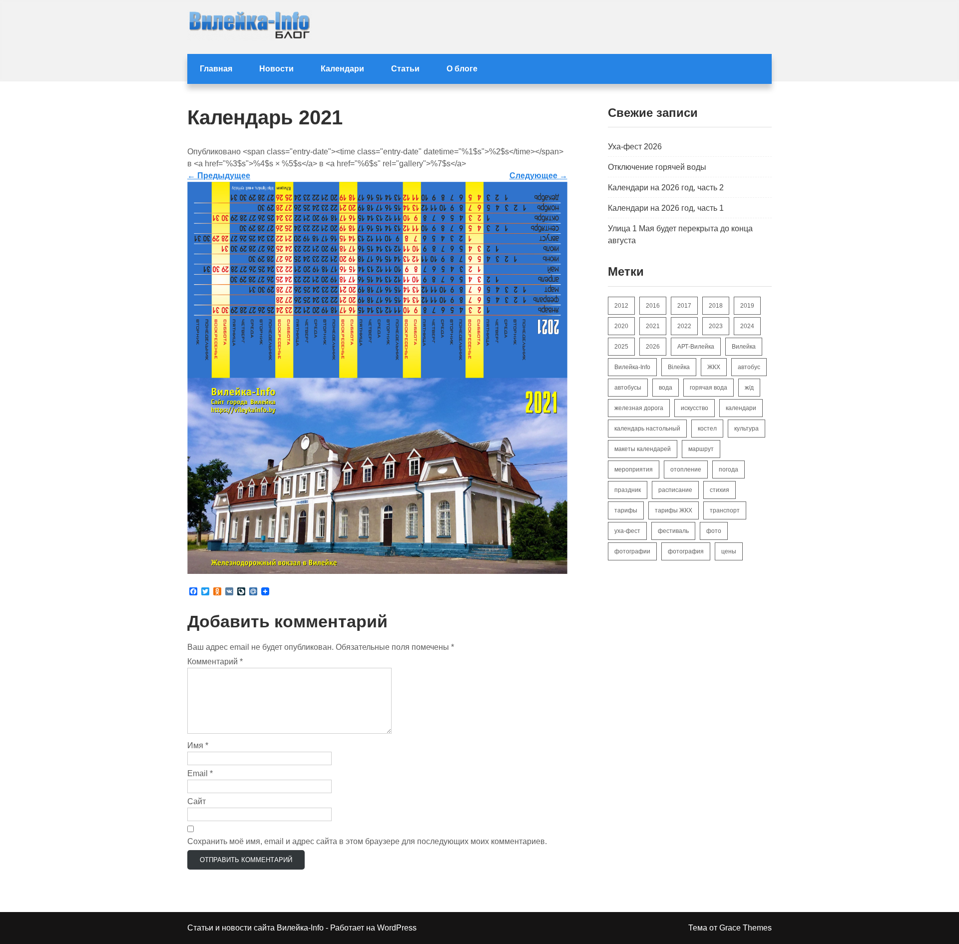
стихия (719, 489)
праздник (627, 489)
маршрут (701, 449)
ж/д (749, 387)
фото (713, 530)
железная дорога (638, 408)
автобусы (627, 387)
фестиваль (673, 530)
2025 (621, 346)
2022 (684, 326)
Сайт (196, 801)
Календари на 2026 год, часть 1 (666, 208)
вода (665, 387)
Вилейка (744, 346)
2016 (653, 305)
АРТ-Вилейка (695, 346)
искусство (694, 408)
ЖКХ (713, 367)
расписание (675, 489)
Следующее (538, 175)
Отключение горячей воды (657, 167)
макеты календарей (642, 449)
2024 (747, 326)
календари (741, 408)
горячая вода (708, 387)
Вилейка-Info (632, 367)
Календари (342, 68)
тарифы (625, 510)
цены (728, 551)
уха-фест (627, 530)
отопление (685, 469)
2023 (716, 326)
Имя (197, 745)
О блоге (462, 68)
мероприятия (633, 469)
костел (707, 428)
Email (200, 773)
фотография (686, 551)
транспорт (725, 510)
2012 (621, 305)
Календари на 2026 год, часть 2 (666, 187)
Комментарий (215, 661)
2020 (621, 326)
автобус (749, 367)
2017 (684, 305)
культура (746, 428)
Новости (276, 68)
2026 (653, 346)
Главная (216, 68)
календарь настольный (647, 428)
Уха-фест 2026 (635, 146)
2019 (747, 305)
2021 (653, 326)
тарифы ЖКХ (673, 510)
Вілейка (679, 367)
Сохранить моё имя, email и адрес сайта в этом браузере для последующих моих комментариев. (367, 841)
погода (728, 469)
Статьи (405, 68)
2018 (716, 305)
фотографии (632, 551)
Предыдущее (218, 175)
